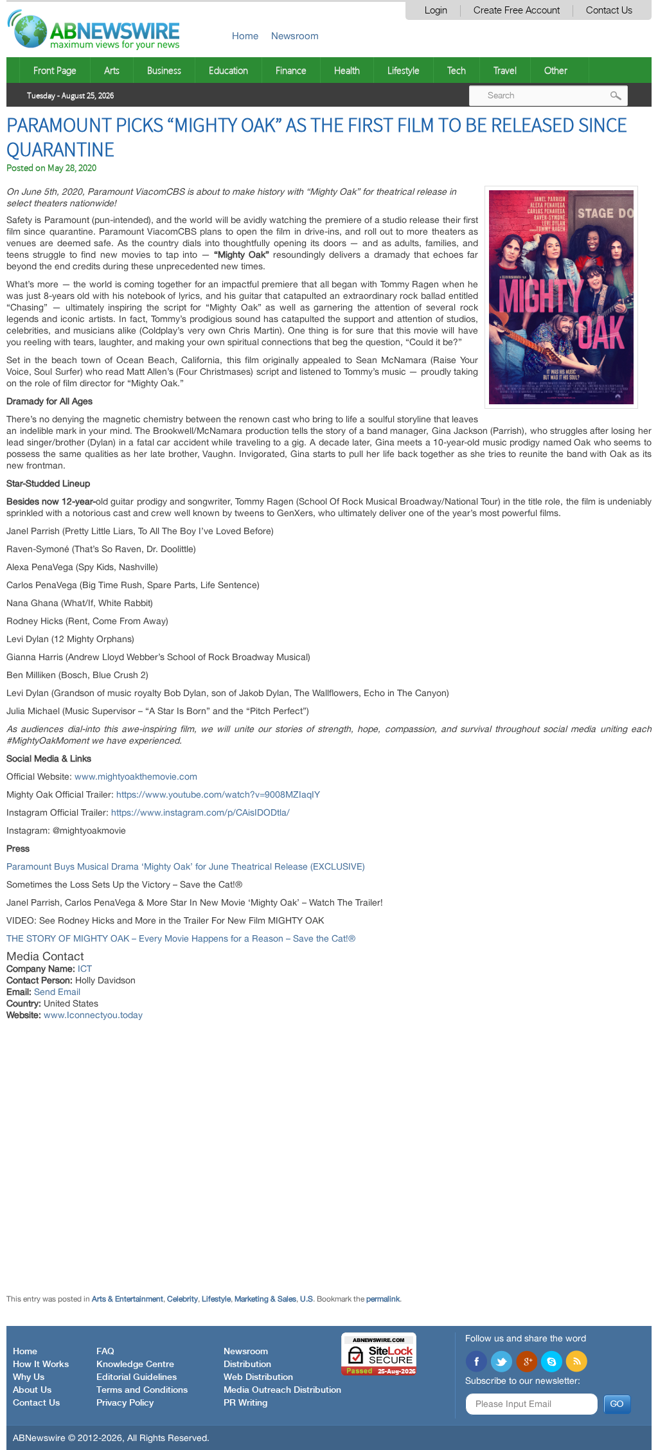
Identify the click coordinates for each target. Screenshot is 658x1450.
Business (164, 70)
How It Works (41, 1364)
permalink (383, 1298)
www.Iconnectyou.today (93, 1015)
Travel (505, 70)
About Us (32, 1390)
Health (347, 70)
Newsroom (295, 35)
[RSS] (576, 1362)
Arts (112, 70)
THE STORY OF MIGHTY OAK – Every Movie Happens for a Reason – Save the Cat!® (180, 938)
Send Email (57, 992)
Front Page (54, 70)
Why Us (28, 1377)
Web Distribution (258, 1377)
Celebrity (182, 1298)
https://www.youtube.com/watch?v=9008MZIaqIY (218, 794)
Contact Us (609, 10)
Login (436, 10)
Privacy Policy (125, 1403)
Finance (291, 70)
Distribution (247, 1364)
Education (228, 70)
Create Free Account (517, 10)
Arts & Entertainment (127, 1298)
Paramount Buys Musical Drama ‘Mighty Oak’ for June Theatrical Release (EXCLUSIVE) (185, 866)
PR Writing (245, 1403)
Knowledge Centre (135, 1364)
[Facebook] (476, 1362)
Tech (456, 70)
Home (245, 35)
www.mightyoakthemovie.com (136, 776)
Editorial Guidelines (136, 1377)
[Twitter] (501, 1362)
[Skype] (551, 1362)
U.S (306, 1298)
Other (555, 70)
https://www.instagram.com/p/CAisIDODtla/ (200, 812)
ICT (85, 968)
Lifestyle (403, 70)
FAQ (105, 1351)
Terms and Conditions (142, 1390)
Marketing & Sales (265, 1298)
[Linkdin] (526, 1362)
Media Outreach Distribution (282, 1390)
